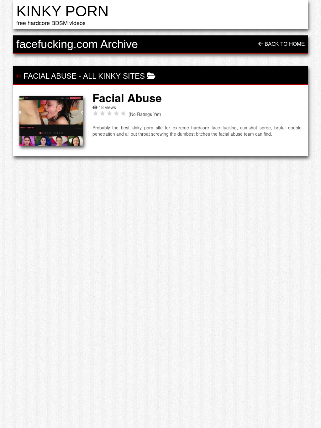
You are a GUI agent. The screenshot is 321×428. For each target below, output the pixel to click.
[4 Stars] (116, 113)
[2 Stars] (102, 113)
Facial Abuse (50, 76)
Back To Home (284, 44)
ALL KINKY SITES (114, 76)
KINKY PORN (62, 11)
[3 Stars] (109, 113)
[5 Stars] (123, 113)
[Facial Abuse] (51, 121)
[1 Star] (95, 113)
